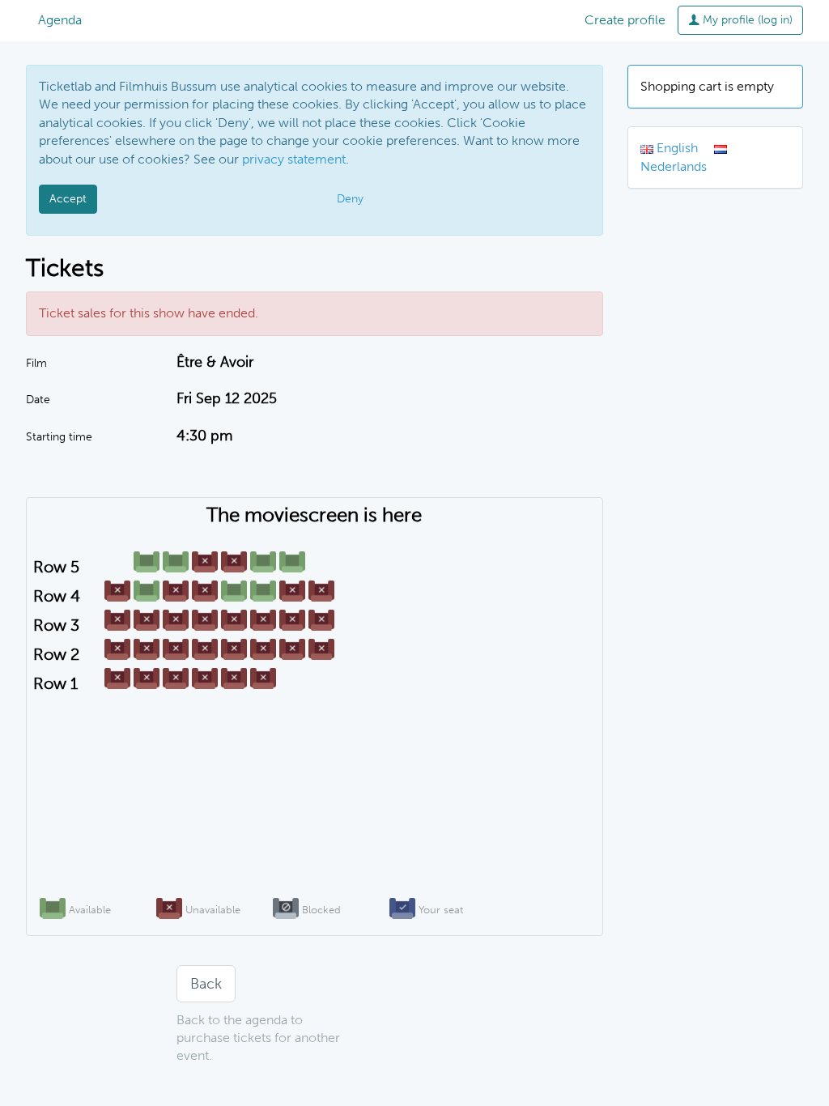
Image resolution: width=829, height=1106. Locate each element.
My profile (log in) (746, 20)
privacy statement (294, 159)
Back (206, 984)
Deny (350, 199)
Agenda (60, 20)
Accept (68, 199)
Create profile (625, 20)
